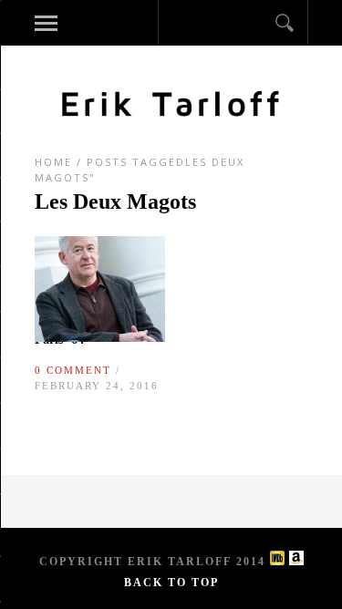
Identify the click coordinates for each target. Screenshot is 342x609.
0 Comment (73, 370)
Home (53, 162)
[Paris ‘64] (100, 337)
